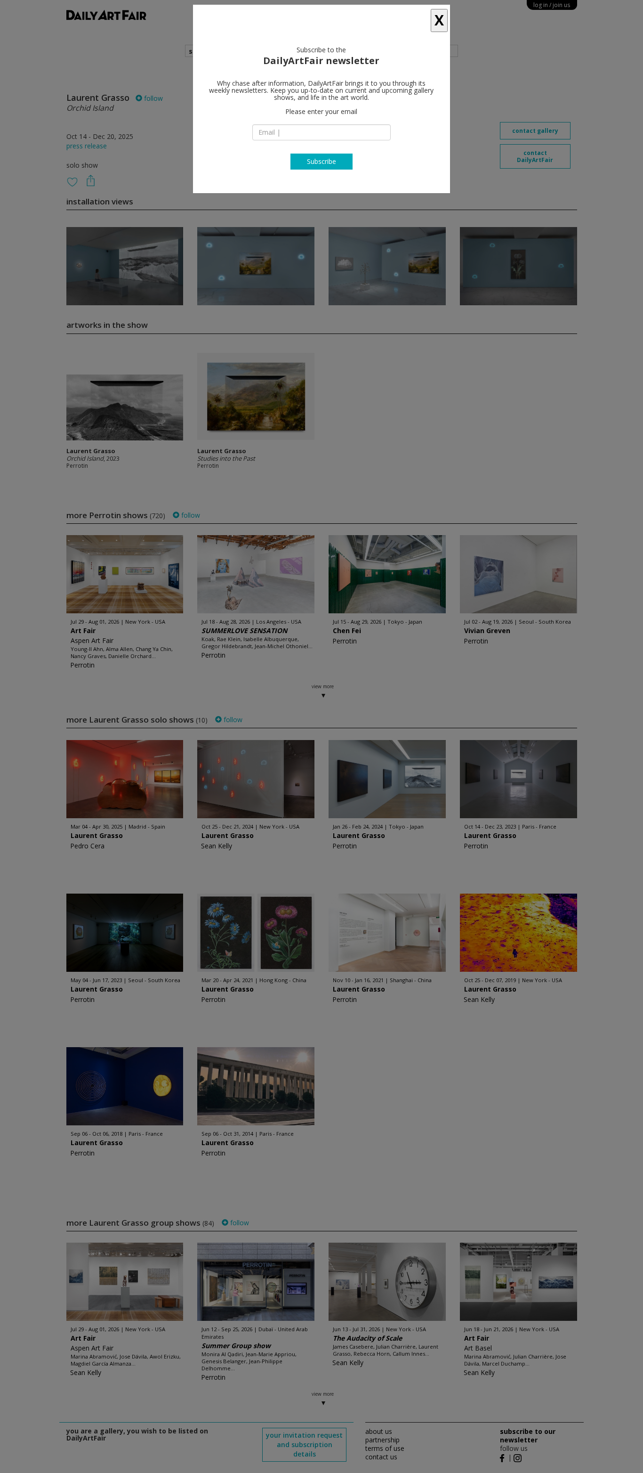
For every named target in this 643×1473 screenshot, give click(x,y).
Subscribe (321, 161)
